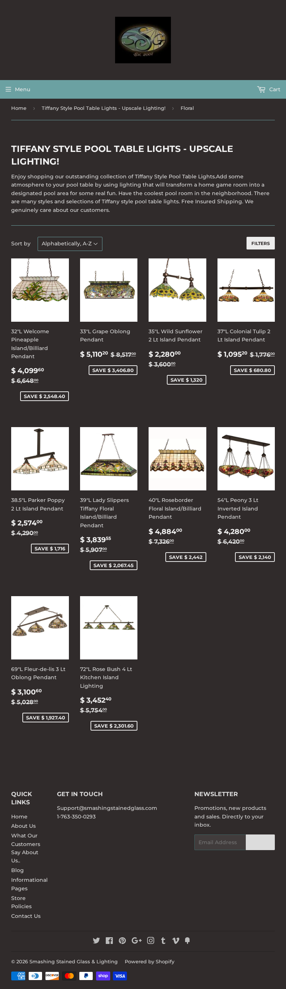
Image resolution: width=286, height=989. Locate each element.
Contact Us (26, 916)
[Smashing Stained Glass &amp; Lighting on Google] (136, 941)
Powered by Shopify (149, 961)
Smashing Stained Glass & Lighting (73, 961)
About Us (23, 826)
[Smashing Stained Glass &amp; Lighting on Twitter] (96, 941)
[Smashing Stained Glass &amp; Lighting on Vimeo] (175, 941)
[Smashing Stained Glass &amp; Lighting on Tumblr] (163, 941)
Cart (274, 89)
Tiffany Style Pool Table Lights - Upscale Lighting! (103, 108)
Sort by (21, 243)
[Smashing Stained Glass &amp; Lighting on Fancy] (187, 941)
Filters (260, 243)
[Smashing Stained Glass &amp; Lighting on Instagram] (151, 941)
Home (18, 108)
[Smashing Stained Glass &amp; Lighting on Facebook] (109, 941)
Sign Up (260, 842)
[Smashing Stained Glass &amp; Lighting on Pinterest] (122, 941)
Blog (17, 870)
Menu (22, 89)
